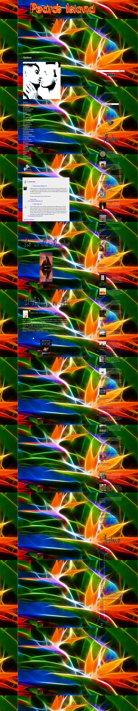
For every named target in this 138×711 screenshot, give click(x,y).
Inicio (47, 223)
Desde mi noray (103, 226)
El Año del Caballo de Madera (113, 453)
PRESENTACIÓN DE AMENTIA (113, 341)
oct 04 (102, 560)
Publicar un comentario (28, 219)
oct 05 (102, 562)
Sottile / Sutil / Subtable (104, 416)
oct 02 (102, 557)
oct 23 (102, 604)
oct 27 (102, 611)
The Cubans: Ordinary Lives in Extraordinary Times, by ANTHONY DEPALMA (114, 276)
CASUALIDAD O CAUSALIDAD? (114, 330)
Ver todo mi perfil (27, 333)
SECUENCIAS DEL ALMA (105, 320)
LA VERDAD (109, 202)
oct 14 (102, 577)
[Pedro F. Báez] (110, 117)
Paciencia (101, 497)
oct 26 (102, 609)
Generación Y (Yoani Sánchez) (106, 511)
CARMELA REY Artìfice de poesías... (108, 340)
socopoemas (102, 264)
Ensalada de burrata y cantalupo (114, 150)
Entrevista (101, 266)
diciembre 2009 (102, 621)
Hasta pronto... (102, 399)
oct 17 (102, 582)
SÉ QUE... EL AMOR (111, 388)
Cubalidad (109, 473)
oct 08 (102, 567)
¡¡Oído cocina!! (103, 149)
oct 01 (102, 555)
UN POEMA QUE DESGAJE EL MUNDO (108, 436)
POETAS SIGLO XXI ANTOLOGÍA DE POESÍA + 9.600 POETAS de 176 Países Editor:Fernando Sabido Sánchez (110, 353)
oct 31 (102, 618)
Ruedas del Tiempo (104, 463)
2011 (99, 625)
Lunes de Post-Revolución (105, 273)
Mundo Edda (102, 452)
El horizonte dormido (104, 398)
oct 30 (102, 616)
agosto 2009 (102, 550)
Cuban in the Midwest (104, 483)
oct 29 (102, 615)
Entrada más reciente (28, 223)
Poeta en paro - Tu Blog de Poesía (107, 378)
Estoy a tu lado (103, 287)
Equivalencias (27, 57)
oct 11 (102, 572)
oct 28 (102, 613)
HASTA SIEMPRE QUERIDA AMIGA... (107, 321)
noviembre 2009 (103, 620)
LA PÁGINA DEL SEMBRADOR (106, 387)
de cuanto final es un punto (105, 182)
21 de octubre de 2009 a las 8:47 (35, 215)
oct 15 (102, 579)
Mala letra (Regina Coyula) (105, 298)
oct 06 (102, 563)
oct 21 (102, 601)
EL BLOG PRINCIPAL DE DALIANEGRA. (109, 201)
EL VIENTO (102, 445)
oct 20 (102, 587)
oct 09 (102, 568)
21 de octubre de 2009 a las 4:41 (35, 200)
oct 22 (102, 603)
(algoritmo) (109, 310)
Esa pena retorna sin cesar (105, 227)
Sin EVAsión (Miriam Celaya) (106, 406)
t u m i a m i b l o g (103, 232)
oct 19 (102, 586)
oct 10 (102, 570)
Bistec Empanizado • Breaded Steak (114, 484)
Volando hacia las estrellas (105, 190)
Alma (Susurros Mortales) (39, 185)
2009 (99, 548)
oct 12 (102, 574)
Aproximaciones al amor (37, 171)
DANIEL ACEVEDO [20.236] (113, 355)
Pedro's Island (102, 472)
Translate (115, 105)
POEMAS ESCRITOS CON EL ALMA (108, 243)
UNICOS (108, 425)
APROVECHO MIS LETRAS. (105, 379)
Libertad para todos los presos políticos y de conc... (112, 594)
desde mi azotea (103, 160)
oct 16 (102, 581)
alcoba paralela (103, 309)
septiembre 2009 (103, 551)
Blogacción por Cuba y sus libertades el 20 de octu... (112, 593)
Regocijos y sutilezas (48, 171)
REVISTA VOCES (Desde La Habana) (108, 254)
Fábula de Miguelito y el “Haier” (106, 408)
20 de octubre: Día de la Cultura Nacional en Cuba (111, 599)
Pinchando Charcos (104, 181)
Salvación (102, 589)
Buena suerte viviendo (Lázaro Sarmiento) (109, 424)
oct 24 (102, 606)
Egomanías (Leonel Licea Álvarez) (107, 415)
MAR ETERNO (102, 435)
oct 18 (102, 584)
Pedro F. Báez (36, 203)
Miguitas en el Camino (104, 329)
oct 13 (102, 575)
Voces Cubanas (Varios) (105, 508)
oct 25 (102, 608)
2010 (99, 623)
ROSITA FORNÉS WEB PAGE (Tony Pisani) (109, 514)
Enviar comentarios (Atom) (37, 227)
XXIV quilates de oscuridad (105, 464)
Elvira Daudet (102, 443)
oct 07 (102, 565)
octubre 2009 (102, 553)
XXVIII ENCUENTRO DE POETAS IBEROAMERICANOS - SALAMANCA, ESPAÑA (114, 216)
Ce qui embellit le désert (105, 504)
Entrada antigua (65, 223)
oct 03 (102, 558)
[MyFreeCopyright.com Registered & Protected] (46, 338)
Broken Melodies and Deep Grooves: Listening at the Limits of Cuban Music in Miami (114, 235)
